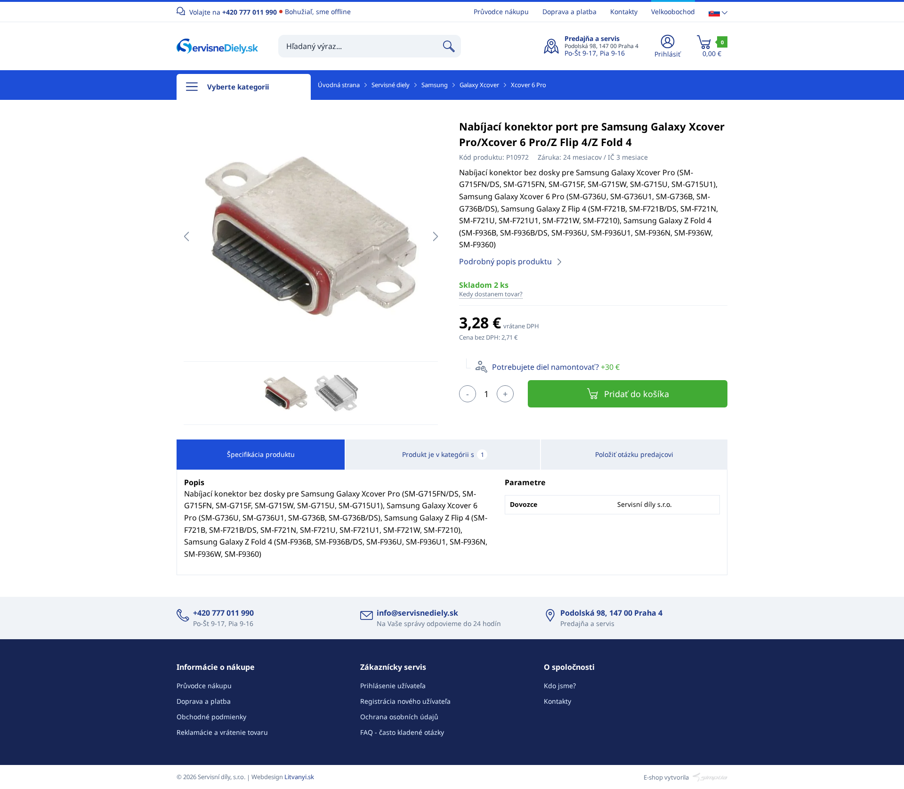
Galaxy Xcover (479, 85)
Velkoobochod (673, 11)
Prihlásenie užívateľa (393, 685)
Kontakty (624, 11)
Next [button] (435, 236)
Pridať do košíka (636, 393)
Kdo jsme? (560, 685)
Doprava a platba (569, 11)
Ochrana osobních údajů (399, 716)
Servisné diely (390, 85)
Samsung (434, 85)
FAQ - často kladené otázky (402, 732)
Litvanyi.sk (299, 777)
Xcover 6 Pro (528, 85)
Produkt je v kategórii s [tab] (443, 454)
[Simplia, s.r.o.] (708, 777)
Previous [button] (186, 236)
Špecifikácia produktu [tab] (261, 454)
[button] (718, 12)
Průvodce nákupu (501, 11)
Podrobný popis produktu (505, 261)
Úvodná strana (339, 85)
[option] (310, 236)
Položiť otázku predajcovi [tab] (634, 454)
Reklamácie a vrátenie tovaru (222, 732)
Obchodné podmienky (211, 716)
